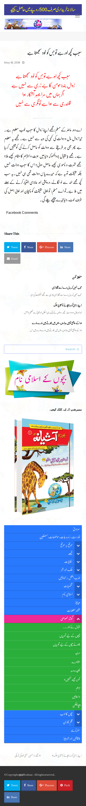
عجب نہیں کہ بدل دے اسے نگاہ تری (67, 287)
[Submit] (78, 349)
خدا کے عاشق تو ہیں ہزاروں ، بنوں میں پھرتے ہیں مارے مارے (57, 323)
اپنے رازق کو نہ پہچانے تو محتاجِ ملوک (67, 305)
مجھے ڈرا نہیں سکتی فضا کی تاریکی (27, 755)
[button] (12, 247)
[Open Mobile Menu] (77, 16)
